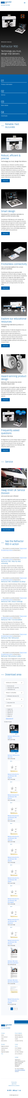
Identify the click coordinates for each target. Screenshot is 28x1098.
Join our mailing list (18, 1053)
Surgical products (4, 1048)
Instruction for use (13, 687)
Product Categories (11, 692)
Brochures (10, 686)
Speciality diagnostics (19, 1037)
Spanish (10, 712)
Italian (9, 716)
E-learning (3, 1050)
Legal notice (14, 1083)
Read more (5, 180)
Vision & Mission (4, 1037)
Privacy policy (14, 1082)
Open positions (4, 1040)
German (10, 711)
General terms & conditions (14, 1085)
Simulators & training (19, 1040)
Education (3, 1044)
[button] (24, 2)
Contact (16, 1044)
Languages (8, 705)
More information (7, 529)
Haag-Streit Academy (5, 1051)
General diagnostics (18, 1035)
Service (16, 1046)
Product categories (18, 1033)
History (2, 1035)
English (9, 709)
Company (3, 1033)
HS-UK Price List (18, 1050)
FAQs (2, 1053)
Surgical (16, 1038)
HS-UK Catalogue (18, 1048)
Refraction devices (13, 696)
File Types (8, 699)
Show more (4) (9, 718)
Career (2, 1038)
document (11, 702)
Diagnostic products (5, 1046)
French (9, 714)
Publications (11, 689)
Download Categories (11, 682)
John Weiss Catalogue (19, 1051)
